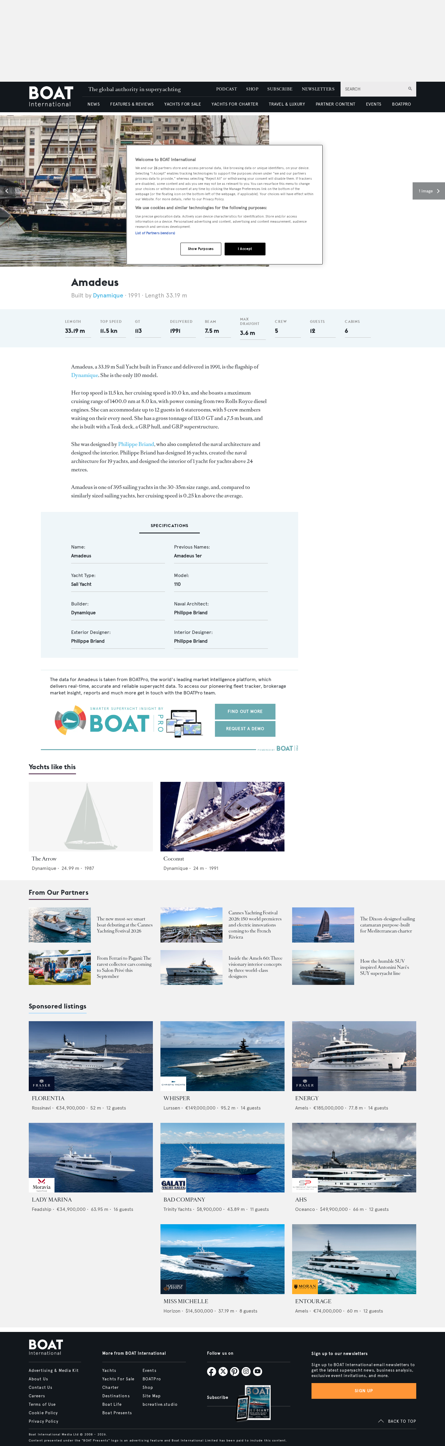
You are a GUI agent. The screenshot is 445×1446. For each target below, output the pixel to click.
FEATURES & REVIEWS (132, 104)
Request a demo (245, 728)
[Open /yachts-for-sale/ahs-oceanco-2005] (354, 1158)
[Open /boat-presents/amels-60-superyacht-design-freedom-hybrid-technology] (191, 967)
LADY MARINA (52, 1199)
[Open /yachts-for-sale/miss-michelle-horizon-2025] (222, 1259)
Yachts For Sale (118, 1379)
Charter (110, 1387)
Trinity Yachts (177, 1209)
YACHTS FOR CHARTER (235, 104)
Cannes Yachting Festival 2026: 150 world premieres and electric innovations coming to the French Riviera (255, 925)
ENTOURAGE (313, 1301)
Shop (148, 1387)
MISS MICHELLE (185, 1301)
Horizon (171, 1311)
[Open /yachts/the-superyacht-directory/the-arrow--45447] (91, 817)
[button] (7, 190)
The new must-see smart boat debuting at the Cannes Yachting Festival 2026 (125, 925)
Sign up (364, 1390)
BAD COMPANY (184, 1199)
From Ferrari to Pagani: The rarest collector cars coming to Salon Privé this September (124, 967)
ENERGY (307, 1098)
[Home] (55, 97)
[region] (224, 205)
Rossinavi (41, 1108)
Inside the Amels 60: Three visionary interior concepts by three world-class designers (255, 967)
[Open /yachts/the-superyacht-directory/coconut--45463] (222, 817)
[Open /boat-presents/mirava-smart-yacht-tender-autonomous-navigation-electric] (60, 924)
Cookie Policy (43, 1413)
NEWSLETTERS (318, 89)
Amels (301, 1108)
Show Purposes (200, 249)
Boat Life (112, 1404)
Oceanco (305, 1209)
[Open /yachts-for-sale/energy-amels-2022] (354, 1056)
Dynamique (108, 295)
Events (150, 1370)
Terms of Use (42, 1404)
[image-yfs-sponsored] (41, 1089)
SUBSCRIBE (279, 89)
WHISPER (176, 1098)
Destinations (116, 1396)
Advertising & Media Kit (54, 1370)
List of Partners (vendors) (155, 233)
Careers (37, 1396)
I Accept (245, 249)
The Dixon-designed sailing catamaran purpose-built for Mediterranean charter (387, 925)
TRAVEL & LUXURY (287, 104)
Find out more (245, 711)
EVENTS (373, 104)
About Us (38, 1379)
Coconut (173, 858)
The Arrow (44, 858)
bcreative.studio (160, 1404)
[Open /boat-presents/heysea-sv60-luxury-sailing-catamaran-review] (323, 924)
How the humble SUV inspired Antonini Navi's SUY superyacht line (384, 967)
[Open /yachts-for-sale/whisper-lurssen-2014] (222, 1056)
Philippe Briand (136, 444)
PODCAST (226, 89)
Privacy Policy (43, 1421)
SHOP (252, 89)
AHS (301, 1199)
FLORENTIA (48, 1098)
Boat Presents (117, 1413)
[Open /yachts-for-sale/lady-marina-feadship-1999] (91, 1158)
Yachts (109, 1370)
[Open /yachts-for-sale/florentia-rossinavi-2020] (91, 1056)
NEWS (93, 104)
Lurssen (171, 1108)
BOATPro (152, 1379)
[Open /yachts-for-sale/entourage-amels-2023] (354, 1259)
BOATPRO (401, 104)
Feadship (41, 1209)
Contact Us (40, 1387)
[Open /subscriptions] (248, 1404)
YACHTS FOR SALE (182, 104)
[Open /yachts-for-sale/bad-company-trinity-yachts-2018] (222, 1158)
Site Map (152, 1396)
